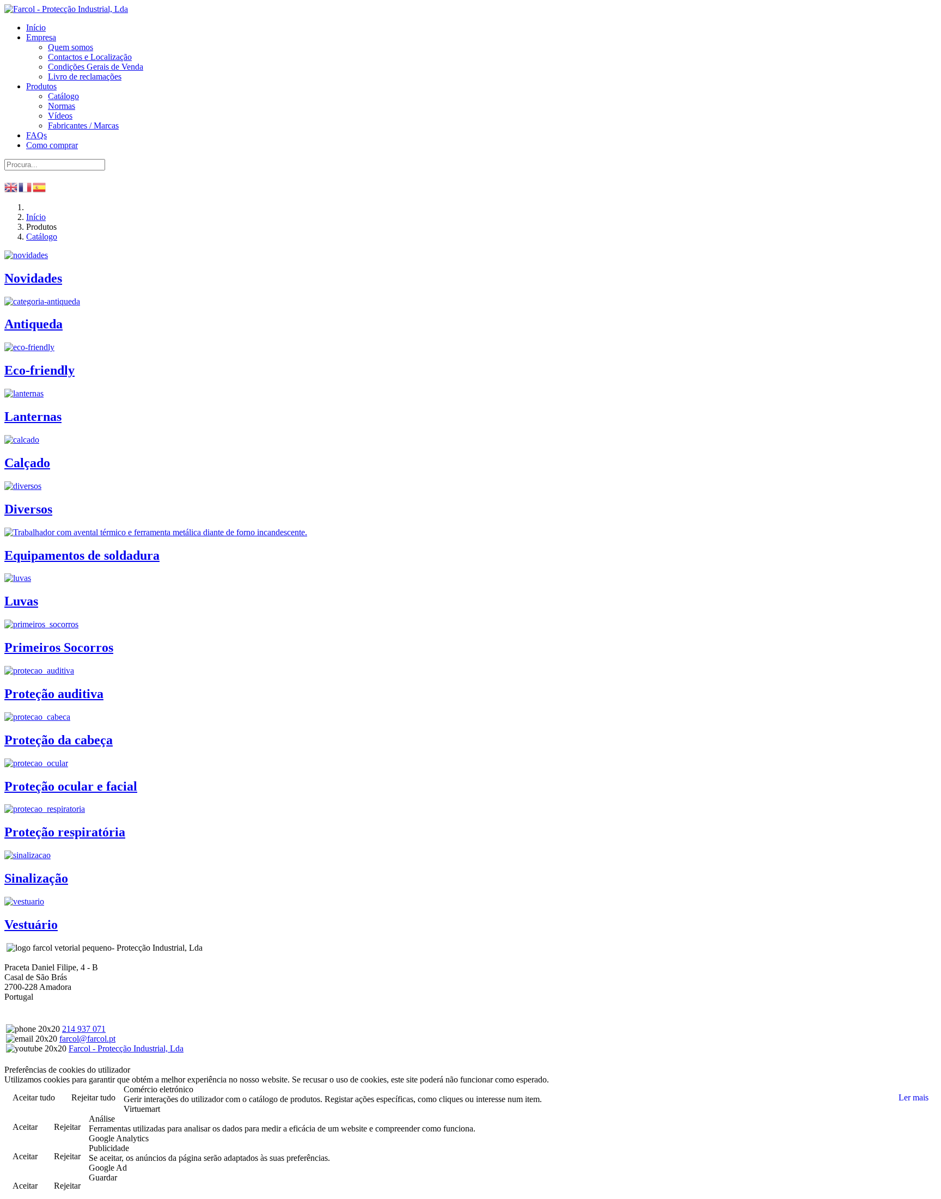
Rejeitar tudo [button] (93, 1097)
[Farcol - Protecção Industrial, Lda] (66, 9)
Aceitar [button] (25, 1126)
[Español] (40, 186)
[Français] (26, 186)
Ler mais (913, 1097)
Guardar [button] (103, 1177)
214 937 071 (84, 1028)
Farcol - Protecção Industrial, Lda (126, 1048)
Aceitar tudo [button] (34, 1097)
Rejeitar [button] (67, 1126)
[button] (41, 37)
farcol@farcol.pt (87, 1038)
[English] (11, 186)
